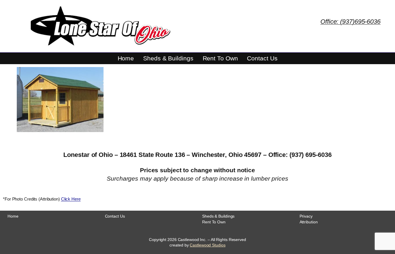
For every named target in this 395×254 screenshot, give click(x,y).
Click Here (71, 198)
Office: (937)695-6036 (350, 21)
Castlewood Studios (207, 245)
